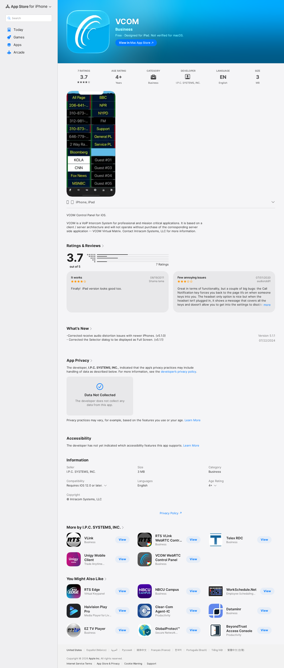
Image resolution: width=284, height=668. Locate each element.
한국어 (178, 650)
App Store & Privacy (108, 663)
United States (74, 650)
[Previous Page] (62, 292)
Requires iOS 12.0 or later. (85, 485)
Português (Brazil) (196, 650)
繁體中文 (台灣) (235, 650)
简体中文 (141, 650)
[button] (29, 29)
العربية (114, 650)
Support (151, 663)
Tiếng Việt (217, 650)
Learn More (193, 420)
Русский (127, 650)
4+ (210, 485)
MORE (267, 304)
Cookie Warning (133, 663)
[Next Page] (279, 292)
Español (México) (96, 650)
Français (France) (160, 650)
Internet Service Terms (79, 663)
